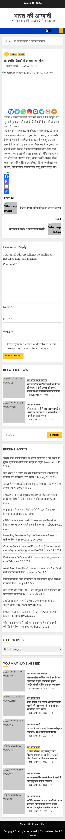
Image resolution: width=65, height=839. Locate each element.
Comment (10, 264)
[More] (54, 111)
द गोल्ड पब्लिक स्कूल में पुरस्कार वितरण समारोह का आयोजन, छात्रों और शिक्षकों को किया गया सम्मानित (42, 754)
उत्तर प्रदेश (31, 380)
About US (25, 824)
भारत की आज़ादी (32, 15)
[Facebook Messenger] (35, 111)
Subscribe (61, 30)
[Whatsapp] (23, 111)
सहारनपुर (44, 380)
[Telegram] (41, 111)
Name (7, 307)
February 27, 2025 (38, 785)
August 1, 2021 (30, 66)
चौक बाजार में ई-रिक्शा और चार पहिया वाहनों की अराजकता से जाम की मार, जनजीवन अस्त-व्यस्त (44, 412)
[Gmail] (48, 111)
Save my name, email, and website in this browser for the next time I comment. (31, 346)
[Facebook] (11, 111)
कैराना (14, 54)
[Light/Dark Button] (48, 30)
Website (8, 332)
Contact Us (38, 824)
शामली (21, 54)
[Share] (32, 191)
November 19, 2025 (38, 395)
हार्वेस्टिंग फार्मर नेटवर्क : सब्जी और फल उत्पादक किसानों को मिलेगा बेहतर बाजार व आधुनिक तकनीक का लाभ (44, 804)
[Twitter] (17, 111)
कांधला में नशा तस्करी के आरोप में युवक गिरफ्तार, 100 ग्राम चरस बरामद (44, 730)
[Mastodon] (32, 181)
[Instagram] (29, 111)
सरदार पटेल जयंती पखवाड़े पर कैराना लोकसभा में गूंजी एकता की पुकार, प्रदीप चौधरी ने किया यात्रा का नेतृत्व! (44, 387)
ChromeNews (47, 831)
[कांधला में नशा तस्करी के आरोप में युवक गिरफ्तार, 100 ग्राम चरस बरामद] (14, 730)
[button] (55, 31)
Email (7, 319)
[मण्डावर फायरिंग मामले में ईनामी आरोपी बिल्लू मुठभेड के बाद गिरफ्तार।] (14, 779)
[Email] (32, 186)
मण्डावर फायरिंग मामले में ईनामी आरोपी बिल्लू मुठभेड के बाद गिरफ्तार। (44, 779)
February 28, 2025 (38, 420)
